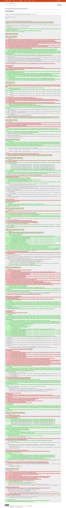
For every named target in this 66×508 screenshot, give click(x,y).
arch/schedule (9, 11)
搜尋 (11, 3)
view (9, 5)
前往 (14, 3)
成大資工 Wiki (8, 1)
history (16, 5)
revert (12, 5)
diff (6, 5)
